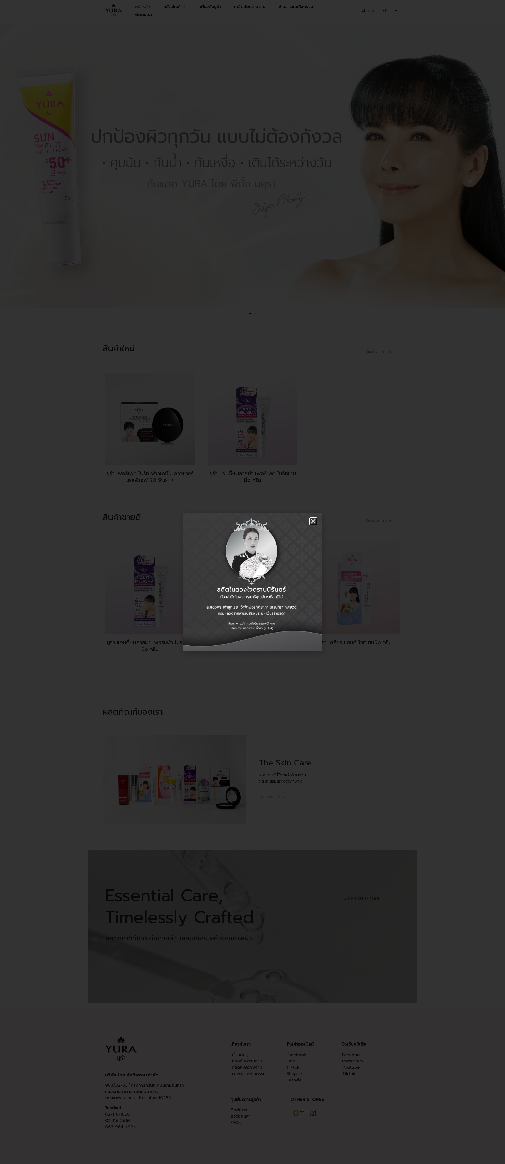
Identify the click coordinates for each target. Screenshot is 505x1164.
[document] (252, 582)
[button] (313, 521)
